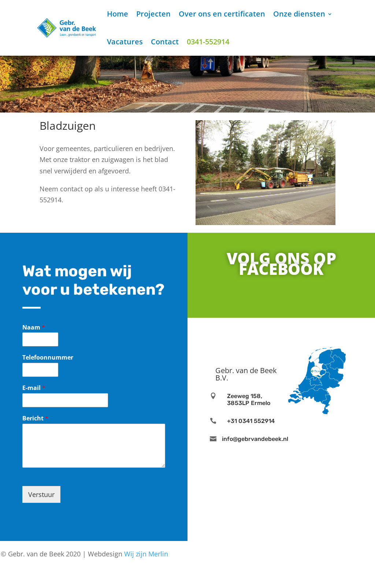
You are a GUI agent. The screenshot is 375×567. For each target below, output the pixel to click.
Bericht (35, 418)
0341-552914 (208, 42)
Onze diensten (299, 14)
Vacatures (125, 42)
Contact (165, 42)
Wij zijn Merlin (146, 553)
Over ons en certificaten (222, 14)
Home (117, 14)
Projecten (153, 14)
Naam (33, 327)
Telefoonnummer (47, 357)
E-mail (33, 388)
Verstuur (41, 494)
